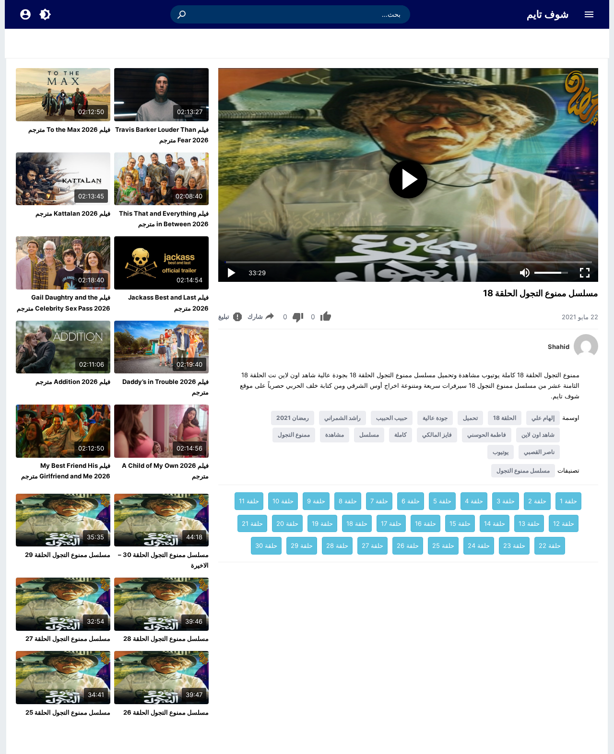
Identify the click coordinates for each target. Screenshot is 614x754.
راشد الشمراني (342, 417)
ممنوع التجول (294, 434)
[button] (182, 14)
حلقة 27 (372, 545)
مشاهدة (334, 434)
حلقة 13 (529, 523)
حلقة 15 (460, 523)
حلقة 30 (266, 545)
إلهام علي (543, 417)
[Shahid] (586, 356)
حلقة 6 (410, 501)
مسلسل (369, 434)
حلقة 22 (550, 545)
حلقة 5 (442, 501)
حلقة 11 (249, 501)
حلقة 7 (379, 501)
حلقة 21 (252, 523)
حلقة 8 (348, 501)
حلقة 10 (283, 501)
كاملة (400, 434)
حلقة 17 (391, 523)
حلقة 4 (474, 501)
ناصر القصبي (539, 451)
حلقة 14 (494, 523)
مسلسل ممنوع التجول (523, 470)
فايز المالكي (437, 434)
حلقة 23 (514, 545)
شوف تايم (548, 14)
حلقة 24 (479, 545)
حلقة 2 (537, 501)
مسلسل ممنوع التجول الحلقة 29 (67, 554)
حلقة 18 (356, 523)
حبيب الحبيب (391, 417)
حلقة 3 (505, 501)
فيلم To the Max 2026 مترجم (69, 129)
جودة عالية (435, 417)
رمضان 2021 (292, 417)
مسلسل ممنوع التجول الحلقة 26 (166, 712)
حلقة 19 (322, 523)
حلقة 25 (443, 545)
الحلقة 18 (504, 417)
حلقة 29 (302, 545)
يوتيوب (500, 451)
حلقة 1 (568, 501)
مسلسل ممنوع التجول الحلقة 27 (67, 638)
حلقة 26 (408, 545)
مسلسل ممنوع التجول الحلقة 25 (67, 712)
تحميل (470, 417)
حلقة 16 (425, 523)
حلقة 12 (563, 523)
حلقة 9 (316, 501)
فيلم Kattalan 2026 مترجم (72, 213)
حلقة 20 (287, 523)
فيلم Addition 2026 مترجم (72, 381)
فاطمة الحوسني (486, 434)
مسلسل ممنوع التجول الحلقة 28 (166, 638)
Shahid (558, 346)
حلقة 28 (337, 545)
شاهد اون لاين (538, 434)
